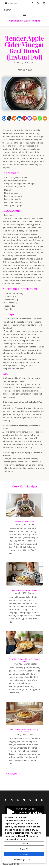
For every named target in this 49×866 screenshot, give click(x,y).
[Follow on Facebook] (32, 3)
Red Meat (29, 63)
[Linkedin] (19, 118)
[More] (45, 118)
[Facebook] (4, 118)
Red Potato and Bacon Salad (24, 590)
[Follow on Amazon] (18, 800)
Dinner (18, 63)
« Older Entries (13, 774)
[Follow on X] (38, 3)
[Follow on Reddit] (42, 800)
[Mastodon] (29, 118)
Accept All (24, 854)
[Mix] (34, 118)
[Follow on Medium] (24, 800)
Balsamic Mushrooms (24, 521)
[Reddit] (14, 118)
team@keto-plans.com (13, 3)
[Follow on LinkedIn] (36, 800)
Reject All (24, 849)
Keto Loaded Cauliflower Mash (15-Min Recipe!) (24, 731)
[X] (9, 118)
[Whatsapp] (40, 118)
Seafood (35, 664)
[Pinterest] (24, 118)
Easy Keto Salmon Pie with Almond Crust (24, 660)
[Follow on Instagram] (44, 3)
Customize (24, 843)
